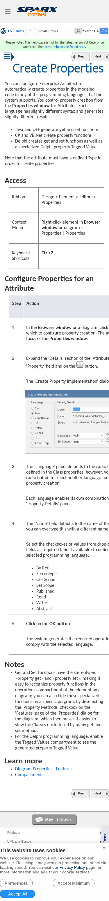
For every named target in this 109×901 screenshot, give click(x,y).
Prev (81, 56)
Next (97, 56)
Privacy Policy (72, 867)
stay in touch (58, 819)
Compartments (29, 775)
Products (13, 832)
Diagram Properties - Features (43, 769)
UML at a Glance (19, 841)
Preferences (16, 883)
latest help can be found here (64, 47)
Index (20, 31)
